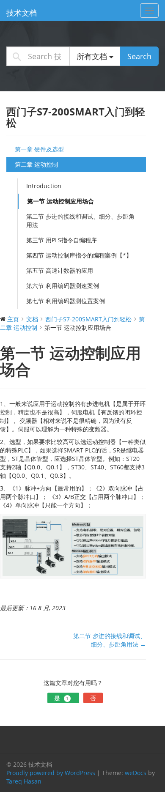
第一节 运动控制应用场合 (60, 201)
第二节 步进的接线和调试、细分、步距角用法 (80, 220)
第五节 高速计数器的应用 (59, 270)
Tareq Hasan (23, 781)
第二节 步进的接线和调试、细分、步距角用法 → (109, 640)
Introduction (43, 186)
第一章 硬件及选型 (39, 149)
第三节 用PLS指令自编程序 (61, 240)
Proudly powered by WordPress (50, 773)
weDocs (135, 773)
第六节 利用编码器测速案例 (62, 286)
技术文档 (21, 13)
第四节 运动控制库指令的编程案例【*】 (79, 255)
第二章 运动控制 (36, 164)
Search (139, 56)
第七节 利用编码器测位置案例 (65, 301)
